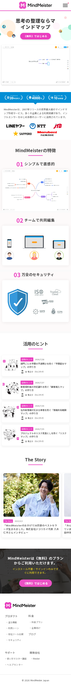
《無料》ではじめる (35, 36)
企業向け (36, 627)
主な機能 (12, 622)
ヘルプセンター (15, 664)
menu (65, 5)
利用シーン (13, 628)
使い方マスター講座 (17, 658)
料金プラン (37, 621)
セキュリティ (14, 639)
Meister (36, 658)
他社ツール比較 (15, 633)
